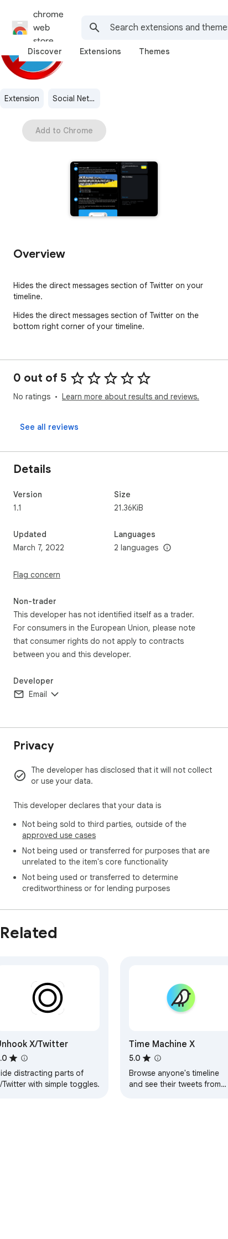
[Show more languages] (167, 548)
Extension (21, 98)
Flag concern (36, 575)
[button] (114, 190)
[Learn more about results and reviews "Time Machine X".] (157, 1058)
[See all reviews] (49, 427)
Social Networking (76, 98)
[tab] (45, 51)
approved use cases (59, 835)
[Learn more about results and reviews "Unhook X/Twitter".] (24, 1058)
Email (38, 694)
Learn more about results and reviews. (130, 397)
